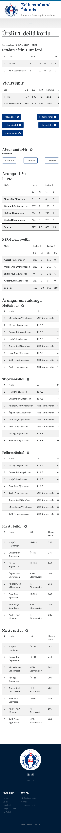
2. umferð (30, 160)
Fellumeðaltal (11, 125)
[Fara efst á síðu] (31, 149)
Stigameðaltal (46, 116)
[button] (30, 23)
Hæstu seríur (11, 133)
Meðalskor (10, 116)
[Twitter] (32, 774)
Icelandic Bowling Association (38, 15)
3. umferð (9, 160)
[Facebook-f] (28, 774)
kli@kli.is (30, 780)
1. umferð (51, 160)
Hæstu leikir (47, 125)
